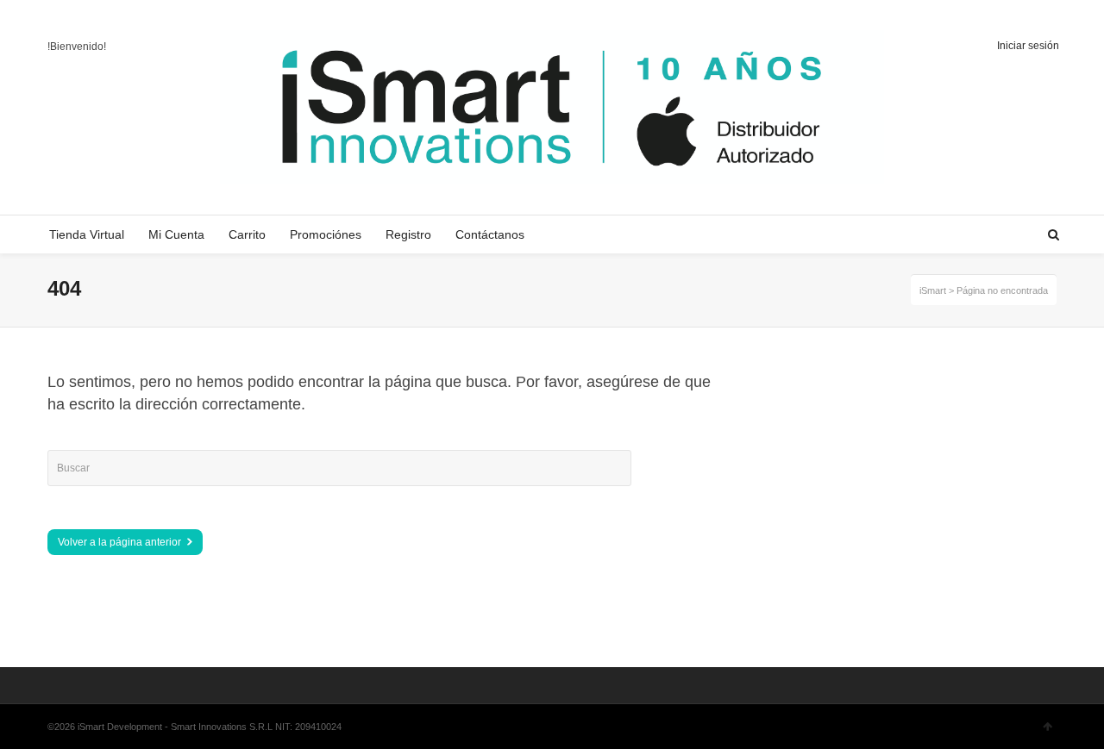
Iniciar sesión (1028, 46)
